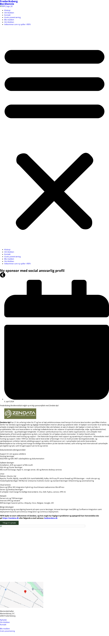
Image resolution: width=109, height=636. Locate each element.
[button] (54, 137)
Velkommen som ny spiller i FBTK (17, 24)
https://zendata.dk (11, 518)
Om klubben (9, 13)
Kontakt (7, 15)
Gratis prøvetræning (12, 17)
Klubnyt (7, 10)
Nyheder (3, 620)
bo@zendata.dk (50, 518)
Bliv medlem (9, 20)
